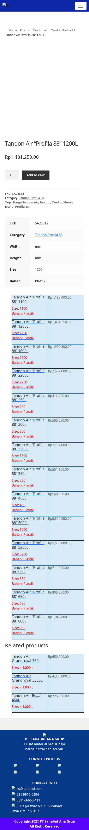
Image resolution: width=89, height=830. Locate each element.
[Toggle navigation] (81, 6)
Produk (25, 30)
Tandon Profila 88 (63, 30)
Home (13, 30)
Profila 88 (22, 207)
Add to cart (35, 175)
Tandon (45, 202)
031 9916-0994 (28, 794)
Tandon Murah (62, 202)
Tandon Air (40, 30)
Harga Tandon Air (25, 202)
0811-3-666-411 (28, 800)
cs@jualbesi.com (29, 788)
